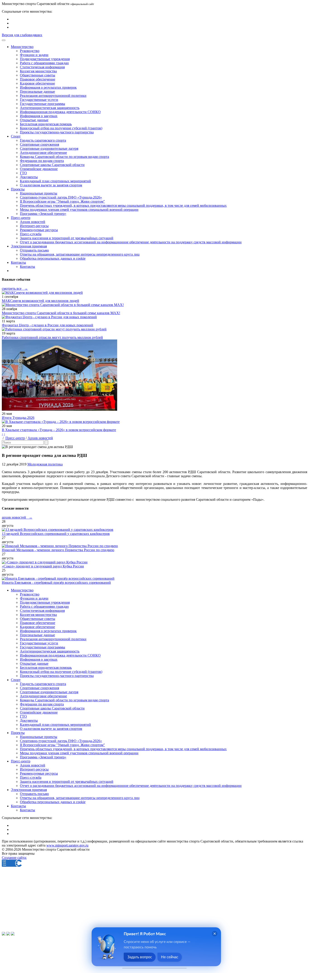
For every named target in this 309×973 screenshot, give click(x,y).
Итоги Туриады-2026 (18, 418)
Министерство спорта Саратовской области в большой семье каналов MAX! (61, 313)
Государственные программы (42, 104)
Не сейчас (169, 957)
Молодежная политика (45, 464)
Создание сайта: (14, 857)
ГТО (23, 173)
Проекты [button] (18, 189)
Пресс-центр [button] (20, 218)
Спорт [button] (16, 136)
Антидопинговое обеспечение (43, 152)
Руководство (29, 51)
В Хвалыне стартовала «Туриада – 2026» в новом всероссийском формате (59, 430)
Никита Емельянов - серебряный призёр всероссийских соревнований (56, 582)
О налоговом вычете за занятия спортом (51, 185)
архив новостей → (17, 517)
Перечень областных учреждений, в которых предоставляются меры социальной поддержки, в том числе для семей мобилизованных (123, 205)
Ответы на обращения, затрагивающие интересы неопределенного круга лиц (80, 254)
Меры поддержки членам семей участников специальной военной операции (79, 209)
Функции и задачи (34, 55)
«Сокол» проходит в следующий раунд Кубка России (43, 566)
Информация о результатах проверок (48, 87)
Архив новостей (32, 222)
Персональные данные (37, 91)
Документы (29, 177)
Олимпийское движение (39, 169)
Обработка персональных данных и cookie (53, 258)
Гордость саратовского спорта (43, 140)
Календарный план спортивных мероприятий (55, 181)
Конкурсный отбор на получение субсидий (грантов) (61, 128)
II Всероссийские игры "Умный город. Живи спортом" (62, 201)
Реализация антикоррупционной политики (53, 95)
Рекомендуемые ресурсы (39, 230)
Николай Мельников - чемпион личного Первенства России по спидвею (58, 550)
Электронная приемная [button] (29, 246)
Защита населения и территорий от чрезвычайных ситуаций (66, 238)
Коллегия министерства (38, 71)
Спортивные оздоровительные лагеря (49, 148)
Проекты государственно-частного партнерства (57, 132)
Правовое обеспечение (37, 79)
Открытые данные (34, 120)
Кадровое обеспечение (37, 83)
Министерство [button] (22, 47)
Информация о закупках (38, 116)
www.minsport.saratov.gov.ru (67, 845)
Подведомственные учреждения (45, 59)
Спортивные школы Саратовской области (52, 165)
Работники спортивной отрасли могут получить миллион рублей (52, 337)
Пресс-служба (30, 234)
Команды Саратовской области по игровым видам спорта (64, 157)
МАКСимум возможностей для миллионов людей (40, 301)
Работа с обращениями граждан (44, 63)
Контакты (27, 266)
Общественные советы (37, 75)
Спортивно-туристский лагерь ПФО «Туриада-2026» (61, 197)
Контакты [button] (18, 262)
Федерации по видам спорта (42, 161)
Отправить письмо (34, 250)
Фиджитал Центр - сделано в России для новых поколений (47, 325)
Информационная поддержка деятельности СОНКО (60, 112)
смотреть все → (15, 288)
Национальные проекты (38, 193)
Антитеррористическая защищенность (49, 108)
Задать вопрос (139, 957)
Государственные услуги (39, 100)
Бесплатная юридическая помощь (46, 124)
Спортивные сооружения (39, 144)
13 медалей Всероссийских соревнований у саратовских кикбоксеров (56, 534)
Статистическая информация (42, 67)
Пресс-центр (15, 438)
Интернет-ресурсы (34, 226)
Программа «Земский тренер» (43, 214)
